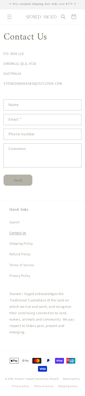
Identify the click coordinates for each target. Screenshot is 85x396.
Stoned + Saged (24, 378)
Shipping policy (68, 386)
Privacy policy (20, 386)
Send (18, 180)
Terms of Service (21, 265)
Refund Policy (19, 254)
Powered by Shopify (46, 378)
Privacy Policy (19, 275)
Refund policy (71, 378)
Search (14, 222)
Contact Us (17, 233)
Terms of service (44, 386)
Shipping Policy (21, 243)
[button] (9, 17)
